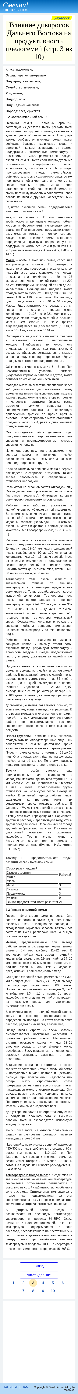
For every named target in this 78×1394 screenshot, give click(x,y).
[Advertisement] (39, 1341)
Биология (61, 18)
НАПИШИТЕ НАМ (15, 1387)
